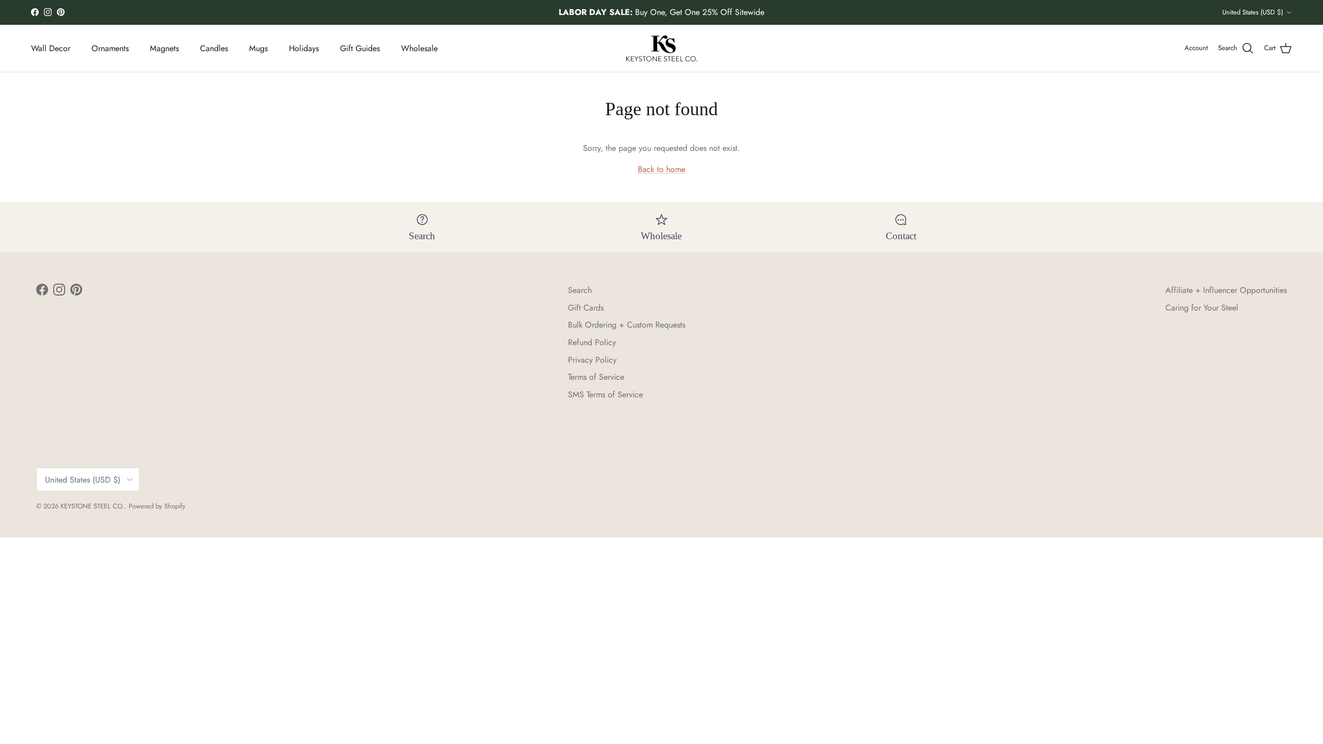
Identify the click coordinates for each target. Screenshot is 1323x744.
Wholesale (419, 48)
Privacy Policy (592, 360)
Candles (214, 48)
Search (580, 290)
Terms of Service (596, 377)
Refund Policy (592, 342)
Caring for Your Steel (1201, 308)
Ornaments (110, 48)
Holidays (304, 48)
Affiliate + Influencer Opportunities (1226, 290)
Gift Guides (360, 48)
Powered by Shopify (157, 506)
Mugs (258, 48)
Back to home (661, 169)
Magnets (164, 48)
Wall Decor (50, 48)
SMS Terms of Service (605, 394)
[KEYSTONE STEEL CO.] (662, 48)
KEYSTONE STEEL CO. (92, 506)
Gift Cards (586, 308)
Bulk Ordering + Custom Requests (626, 325)
